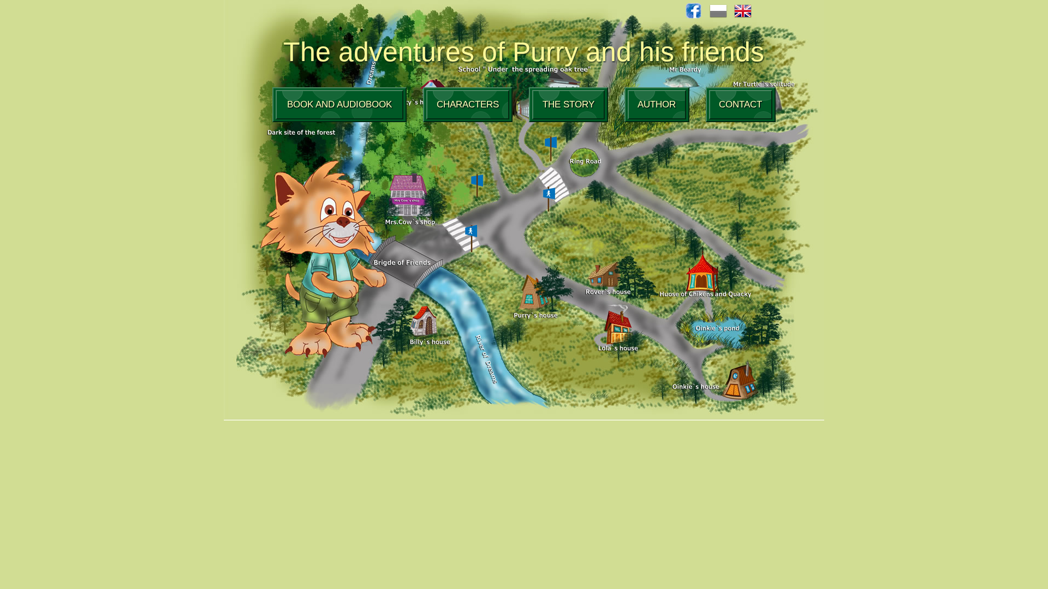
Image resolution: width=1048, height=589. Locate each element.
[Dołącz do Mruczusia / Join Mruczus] (693, 15)
